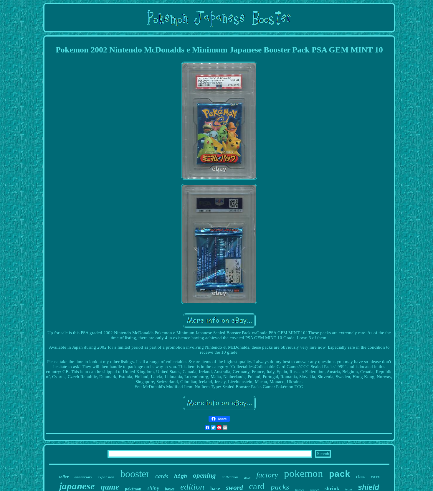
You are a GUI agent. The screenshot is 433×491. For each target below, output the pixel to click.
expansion (106, 477)
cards (161, 476)
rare (375, 476)
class (360, 476)
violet (247, 478)
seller (64, 476)
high (180, 477)
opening (204, 475)
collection (230, 477)
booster (134, 473)
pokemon (303, 473)
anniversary (83, 477)
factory (267, 475)
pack (339, 474)
